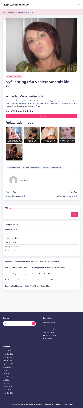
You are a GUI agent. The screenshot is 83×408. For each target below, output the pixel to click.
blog (6, 234)
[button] (24, 181)
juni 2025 (6, 373)
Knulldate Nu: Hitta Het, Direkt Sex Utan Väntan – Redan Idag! (27, 286)
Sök (7, 208)
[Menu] (79, 4)
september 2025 (8, 364)
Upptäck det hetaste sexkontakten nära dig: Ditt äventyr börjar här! (29, 280)
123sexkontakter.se (16, 4)
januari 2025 (7, 390)
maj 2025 (6, 377)
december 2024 (8, 393)
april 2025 (6, 380)
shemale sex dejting (11, 246)
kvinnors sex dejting (14, 77)
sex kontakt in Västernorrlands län (52, 167)
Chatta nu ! (41, 116)
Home (4, 12)
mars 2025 (6, 383)
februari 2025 (7, 386)
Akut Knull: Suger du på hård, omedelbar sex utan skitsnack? (27, 274)
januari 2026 (7, 351)
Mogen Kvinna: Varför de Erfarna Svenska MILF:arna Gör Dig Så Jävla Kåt (32, 261)
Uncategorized (10, 251)
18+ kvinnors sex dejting (13, 167)
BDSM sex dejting (11, 229)
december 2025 (8, 354)
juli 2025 (5, 370)
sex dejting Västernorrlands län (31, 167)
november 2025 (8, 357)
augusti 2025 (7, 367)
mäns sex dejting (10, 242)
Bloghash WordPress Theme (62, 404)
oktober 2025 (7, 360)
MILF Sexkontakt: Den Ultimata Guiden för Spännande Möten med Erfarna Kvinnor (35, 268)
